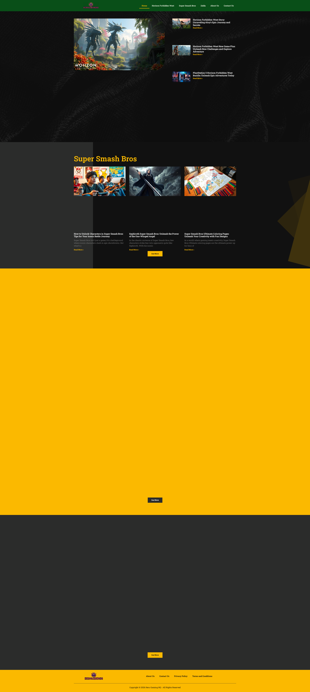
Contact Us (229, 5)
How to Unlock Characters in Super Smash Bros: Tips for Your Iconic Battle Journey (98, 235)
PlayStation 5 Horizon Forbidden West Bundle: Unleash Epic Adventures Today (213, 74)
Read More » (198, 28)
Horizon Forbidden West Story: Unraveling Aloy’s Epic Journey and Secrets (211, 22)
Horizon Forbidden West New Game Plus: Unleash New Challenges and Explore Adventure (214, 49)
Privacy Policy (180, 676)
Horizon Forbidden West (163, 5)
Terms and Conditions (202, 676)
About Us (214, 5)
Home (144, 5)
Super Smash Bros (187, 5)
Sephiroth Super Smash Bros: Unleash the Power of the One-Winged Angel (154, 235)
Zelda (203, 5)
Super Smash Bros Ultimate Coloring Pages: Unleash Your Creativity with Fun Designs (206, 235)
